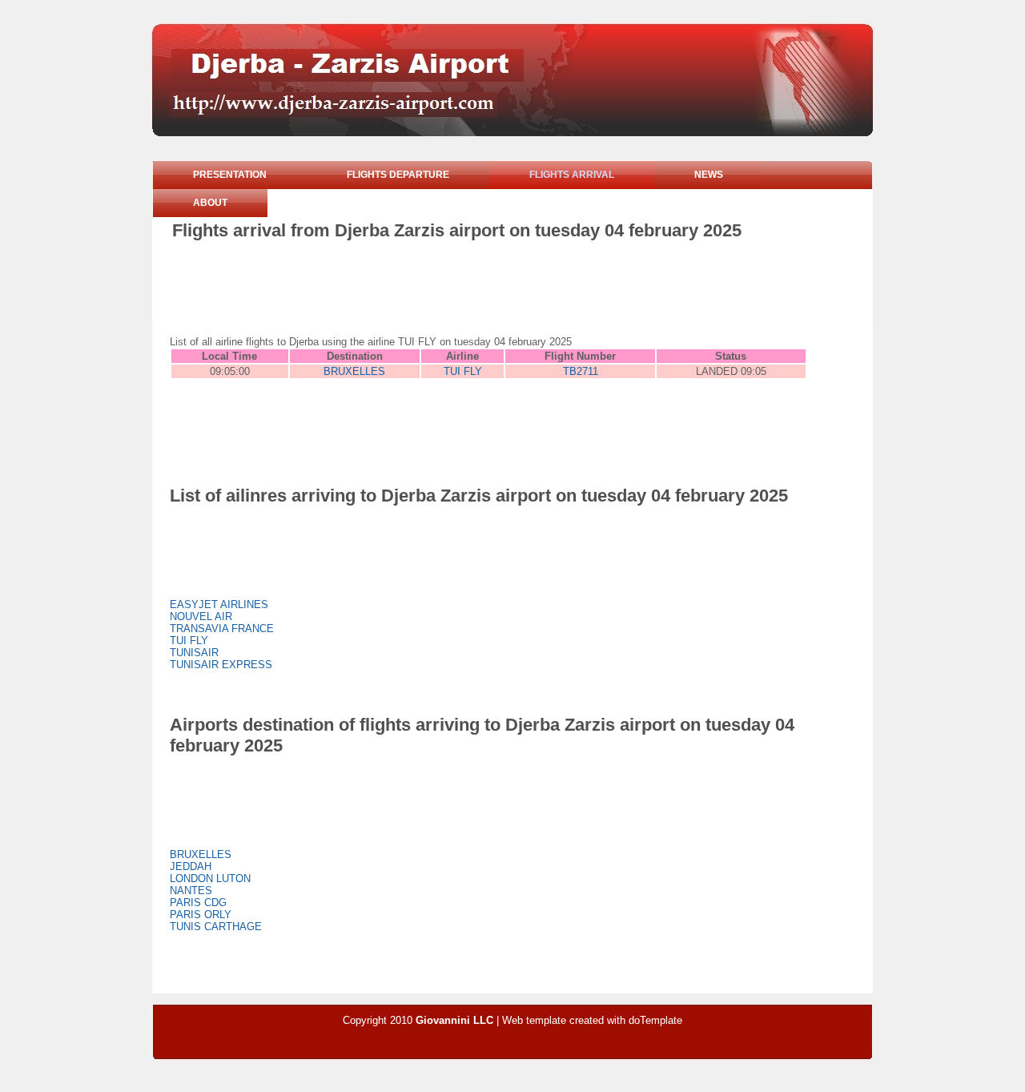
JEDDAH (190, 866)
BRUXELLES (354, 371)
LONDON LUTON (210, 878)
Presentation (230, 174)
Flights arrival (571, 174)
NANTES (191, 890)
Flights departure (398, 174)
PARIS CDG (198, 903)
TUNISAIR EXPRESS (221, 665)
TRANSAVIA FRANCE (222, 629)
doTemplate (655, 1020)
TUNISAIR (194, 653)
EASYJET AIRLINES (219, 604)
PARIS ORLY (200, 915)
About (210, 202)
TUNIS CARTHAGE (216, 927)
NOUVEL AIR (201, 616)
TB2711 (580, 371)
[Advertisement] (463, 285)
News (708, 174)
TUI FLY (463, 371)
